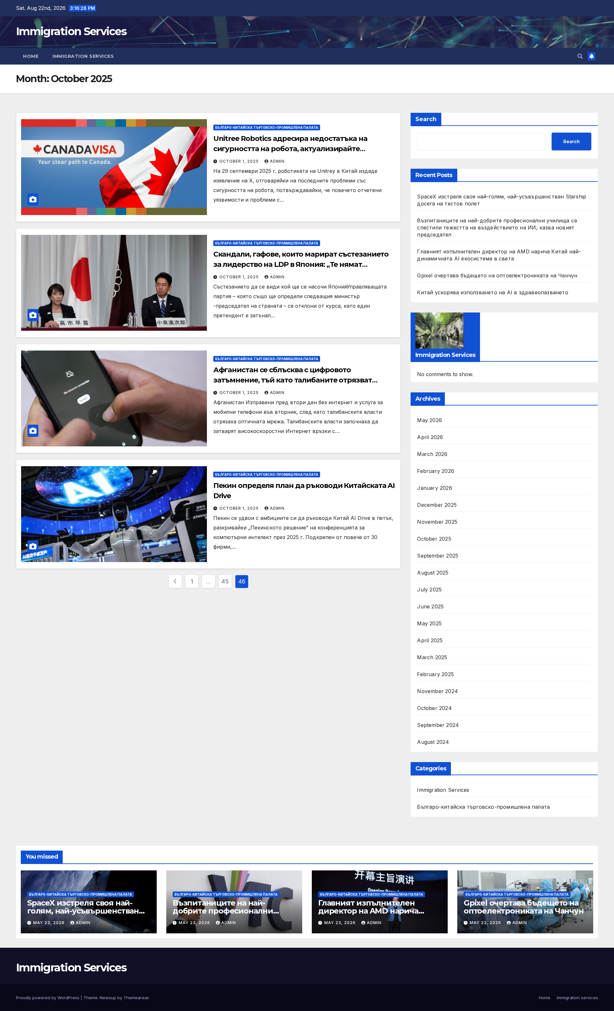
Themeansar (136, 997)
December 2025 (437, 505)
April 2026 (430, 437)
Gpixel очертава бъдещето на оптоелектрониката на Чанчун (497, 275)
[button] (580, 56)
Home (30, 56)
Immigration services (83, 56)
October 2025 (434, 539)
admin (277, 161)
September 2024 (438, 725)
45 (225, 581)
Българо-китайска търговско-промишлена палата (266, 127)
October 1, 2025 (239, 161)
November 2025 (437, 522)
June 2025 (430, 606)
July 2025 (429, 589)
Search (426, 119)
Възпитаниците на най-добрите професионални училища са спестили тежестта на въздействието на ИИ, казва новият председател (497, 227)
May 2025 (429, 623)
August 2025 (432, 572)
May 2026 (429, 420)
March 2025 (432, 657)
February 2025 (435, 674)
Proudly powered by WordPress (48, 997)
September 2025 (437, 555)
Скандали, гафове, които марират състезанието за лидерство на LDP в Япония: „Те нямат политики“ (301, 264)
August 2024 (433, 742)
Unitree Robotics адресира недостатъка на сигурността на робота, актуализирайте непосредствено (290, 148)
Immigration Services (71, 31)
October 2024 (434, 708)
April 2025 (430, 640)
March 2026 (432, 454)
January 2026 (434, 488)
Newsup (108, 997)
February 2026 (435, 471)
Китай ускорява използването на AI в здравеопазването (492, 292)
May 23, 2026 (49, 922)
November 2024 (437, 691)
